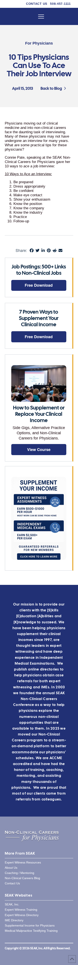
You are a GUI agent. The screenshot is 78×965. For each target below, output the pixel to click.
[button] (41, 17)
